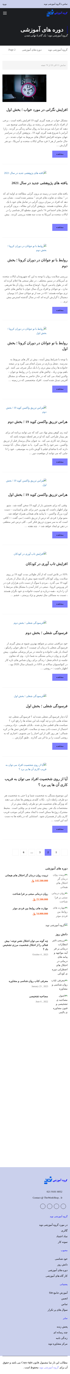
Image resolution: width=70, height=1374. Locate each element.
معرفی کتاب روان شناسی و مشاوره (28, 981)
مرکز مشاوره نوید (58, 1343)
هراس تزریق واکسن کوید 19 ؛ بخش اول (38, 495)
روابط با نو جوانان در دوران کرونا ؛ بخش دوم (37, 263)
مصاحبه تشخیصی (38, 996)
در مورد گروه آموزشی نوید (53, 1224)
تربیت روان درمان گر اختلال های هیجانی (26, 875)
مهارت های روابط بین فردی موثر (30, 908)
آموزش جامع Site (58, 1292)
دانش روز (62, 1264)
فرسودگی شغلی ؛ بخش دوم (47, 633)
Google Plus (56, 1206)
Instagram (42, 1206)
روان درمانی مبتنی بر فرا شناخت (30, 893)
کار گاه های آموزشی (57, 1275)
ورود (4, 4)
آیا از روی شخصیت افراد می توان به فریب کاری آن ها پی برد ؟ (36, 782)
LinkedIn (49, 1206)
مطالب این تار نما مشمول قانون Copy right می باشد (40, 1362)
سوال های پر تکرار (58, 1309)
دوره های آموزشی (32, 49)
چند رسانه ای (60, 1332)
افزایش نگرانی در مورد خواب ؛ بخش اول (37, 110)
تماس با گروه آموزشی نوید (56, 4)
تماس (64, 1304)
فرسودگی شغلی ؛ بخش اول (47, 706)
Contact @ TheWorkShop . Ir (47, 1197)
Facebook (63, 1206)
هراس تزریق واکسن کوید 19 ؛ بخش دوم (38, 422)
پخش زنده (62, 1326)
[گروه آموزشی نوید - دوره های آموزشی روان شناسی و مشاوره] (57, 13)
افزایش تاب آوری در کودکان (47, 564)
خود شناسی (61, 1258)
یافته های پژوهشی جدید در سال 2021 (40, 183)
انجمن (64, 1298)
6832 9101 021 (54, 1191)
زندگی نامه (62, 1338)
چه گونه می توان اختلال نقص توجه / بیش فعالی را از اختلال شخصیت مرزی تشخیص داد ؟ (25, 945)
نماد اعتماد (62, 1236)
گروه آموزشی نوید (58, 49)
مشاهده (59, 154)
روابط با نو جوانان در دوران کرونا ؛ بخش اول (37, 346)
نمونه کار (63, 1242)
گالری (64, 1230)
